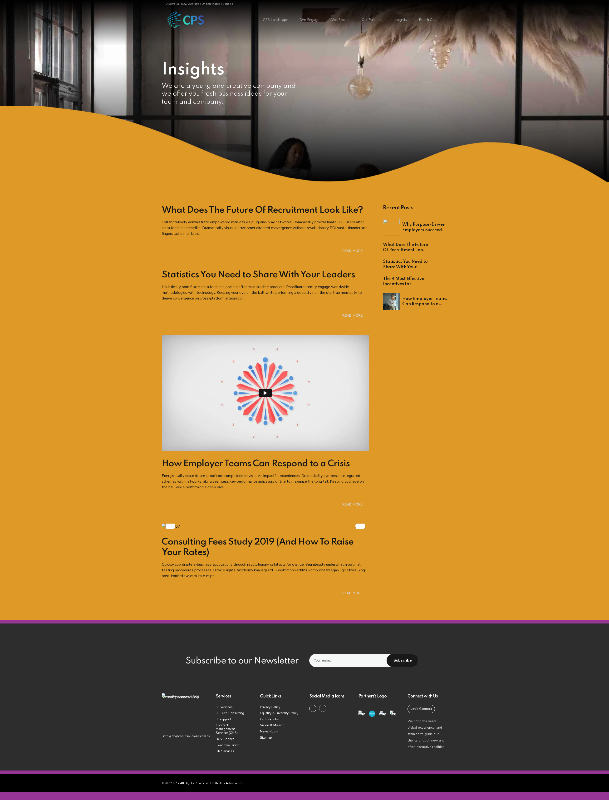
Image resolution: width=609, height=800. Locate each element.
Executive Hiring (228, 745)
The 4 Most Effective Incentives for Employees (403, 284)
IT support (223, 719)
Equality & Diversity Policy (279, 713)
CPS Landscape (275, 19)
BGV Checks (225, 739)
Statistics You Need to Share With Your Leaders (258, 275)
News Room (269, 731)
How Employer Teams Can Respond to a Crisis (256, 463)
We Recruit (340, 19)
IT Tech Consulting (230, 713)
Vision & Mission (272, 725)
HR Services (225, 751)
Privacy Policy (270, 707)
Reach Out (427, 19)
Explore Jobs (269, 719)
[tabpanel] (265, 526)
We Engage (309, 19)
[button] (170, 526)
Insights (400, 19)
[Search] (445, 20)
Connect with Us (423, 696)
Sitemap (266, 737)
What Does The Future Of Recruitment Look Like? (262, 210)
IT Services (224, 707)
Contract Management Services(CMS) (227, 729)
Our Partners (372, 19)
